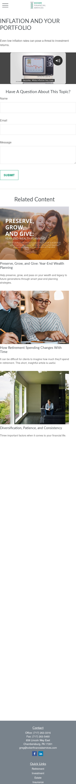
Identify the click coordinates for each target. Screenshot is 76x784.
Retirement (38, 768)
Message (5, 142)
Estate (38, 777)
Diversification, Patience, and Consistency (31, 428)
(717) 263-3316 (42, 732)
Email (3, 120)
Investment (38, 773)
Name (4, 98)
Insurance (38, 782)
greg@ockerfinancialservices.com (38, 747)
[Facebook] (34, 753)
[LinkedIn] (40, 753)
